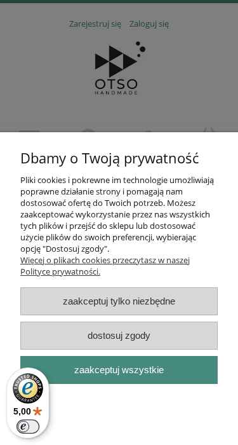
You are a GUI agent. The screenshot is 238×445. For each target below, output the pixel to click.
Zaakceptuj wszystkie (119, 369)
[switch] (28, 427)
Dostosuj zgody (119, 335)
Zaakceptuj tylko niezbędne (119, 301)
